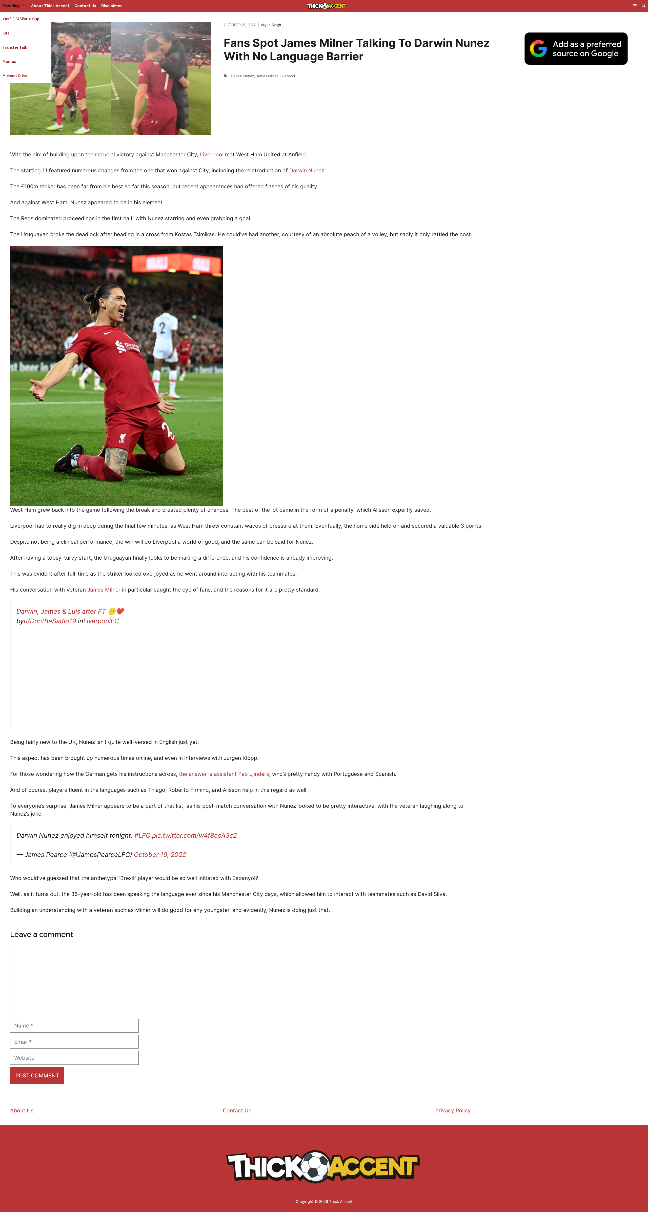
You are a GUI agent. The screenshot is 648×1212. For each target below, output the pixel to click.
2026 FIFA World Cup (21, 19)
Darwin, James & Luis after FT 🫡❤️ (69, 611)
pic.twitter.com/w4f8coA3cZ (194, 835)
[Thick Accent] (326, 6)
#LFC (142, 835)
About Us (22, 1110)
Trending (11, 6)
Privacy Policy (453, 1110)
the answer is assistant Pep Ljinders (224, 774)
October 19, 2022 (160, 854)
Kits (6, 33)
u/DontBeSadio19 (50, 621)
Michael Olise (15, 76)
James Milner (267, 76)
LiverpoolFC (101, 621)
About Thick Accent (50, 6)
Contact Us (85, 6)
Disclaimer (111, 6)
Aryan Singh (271, 25)
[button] (643, 6)
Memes (9, 62)
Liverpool (287, 76)
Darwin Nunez (242, 76)
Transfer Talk (15, 47)
